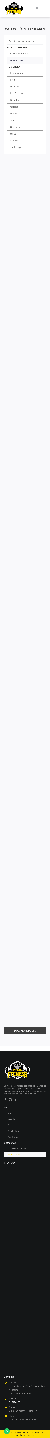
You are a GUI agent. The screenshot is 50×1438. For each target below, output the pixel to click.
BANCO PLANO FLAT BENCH (14, 274)
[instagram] (10, 1099)
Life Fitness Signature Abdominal (14, 322)
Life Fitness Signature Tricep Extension (14, 931)
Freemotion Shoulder (14, 995)
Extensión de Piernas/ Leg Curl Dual (14, 502)
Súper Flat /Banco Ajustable (14, 755)
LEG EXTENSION (14, 375)
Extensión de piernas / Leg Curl (14, 226)
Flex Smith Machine (14, 434)
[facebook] (5, 1099)
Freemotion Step (14, 866)
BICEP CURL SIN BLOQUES (14, 568)
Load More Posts (25, 1030)
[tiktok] (16, 1099)
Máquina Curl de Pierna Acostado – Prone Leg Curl (14, 812)
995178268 (14, 1402)
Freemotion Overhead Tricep (14, 692)
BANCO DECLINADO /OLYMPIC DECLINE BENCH (14, 175)
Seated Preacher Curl (14, 630)
